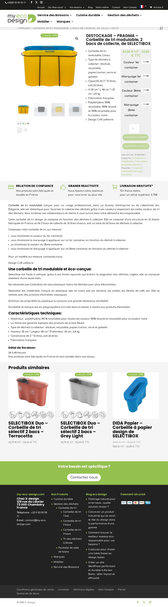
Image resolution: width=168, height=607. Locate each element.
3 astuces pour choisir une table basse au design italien (101, 553)
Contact (116, 7)
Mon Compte (129, 7)
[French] (143, 7)
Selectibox (136, 165)
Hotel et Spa (137, 171)
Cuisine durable (88, 15)
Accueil (41, 7)
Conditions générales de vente (35, 589)
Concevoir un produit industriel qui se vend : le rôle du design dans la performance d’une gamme (102, 520)
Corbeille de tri (138, 158)
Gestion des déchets (123, 15)
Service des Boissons (53, 15)
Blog (90, 7)
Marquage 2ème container (131, 110)
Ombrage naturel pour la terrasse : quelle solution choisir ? (102, 503)
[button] (77, 38)
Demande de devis (28, 593)
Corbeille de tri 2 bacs (130, 161)
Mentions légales (83, 589)
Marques (63, 22)
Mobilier (43, 22)
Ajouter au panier (135, 137)
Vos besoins (76, 7)
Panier (122, 589)
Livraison (63, 589)
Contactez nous (84, 477)
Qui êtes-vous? (55, 7)
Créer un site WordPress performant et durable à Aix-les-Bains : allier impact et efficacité (101, 570)
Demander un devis (136, 146)
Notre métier (102, 7)
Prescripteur (126, 174)
